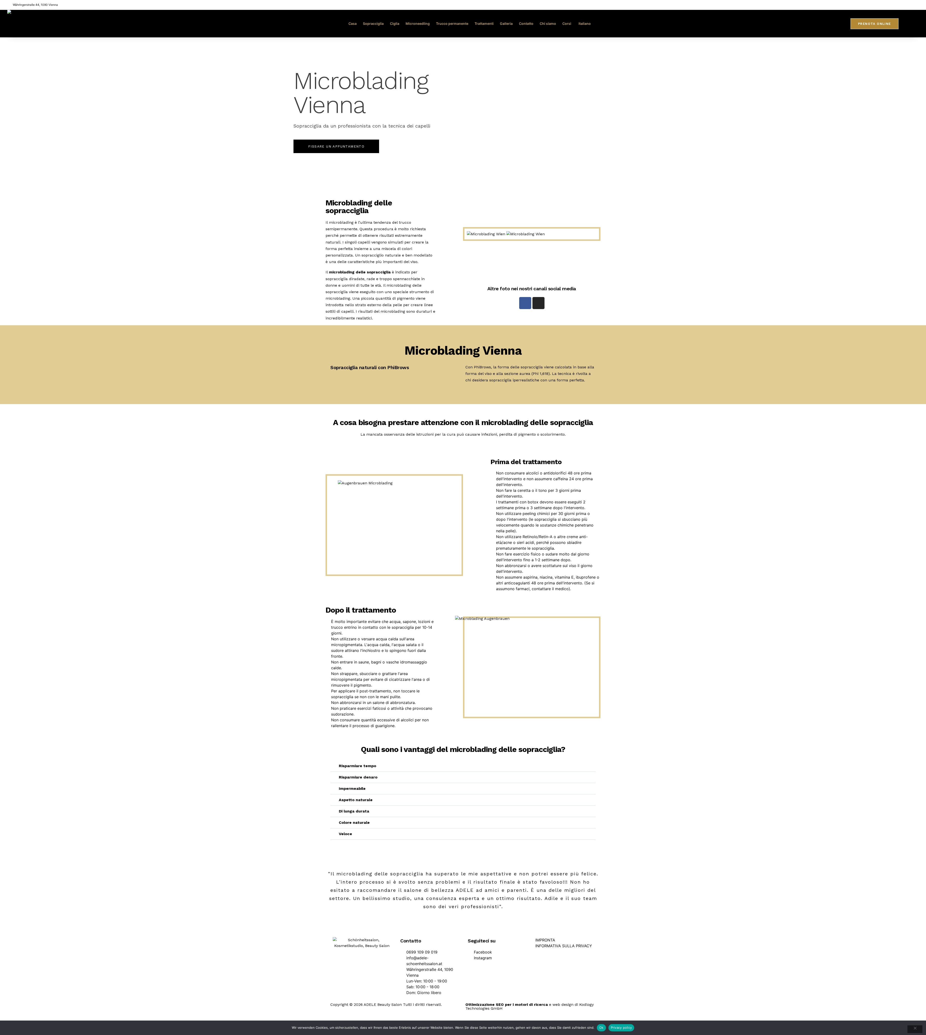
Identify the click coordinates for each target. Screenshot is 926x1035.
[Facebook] (525, 303)
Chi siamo (548, 23)
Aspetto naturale (356, 800)
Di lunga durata (354, 811)
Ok (601, 1027)
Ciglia (394, 23)
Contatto (526, 23)
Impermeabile (352, 788)
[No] (914, 1029)
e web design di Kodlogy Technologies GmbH (529, 1006)
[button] (463, 766)
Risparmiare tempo (357, 766)
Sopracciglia (373, 23)
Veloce (345, 834)
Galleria (506, 23)
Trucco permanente (452, 23)
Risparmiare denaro (358, 777)
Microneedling (418, 23)
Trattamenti (484, 23)
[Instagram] (538, 303)
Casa (352, 23)
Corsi (566, 23)
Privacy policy (621, 1027)
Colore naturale (354, 822)
